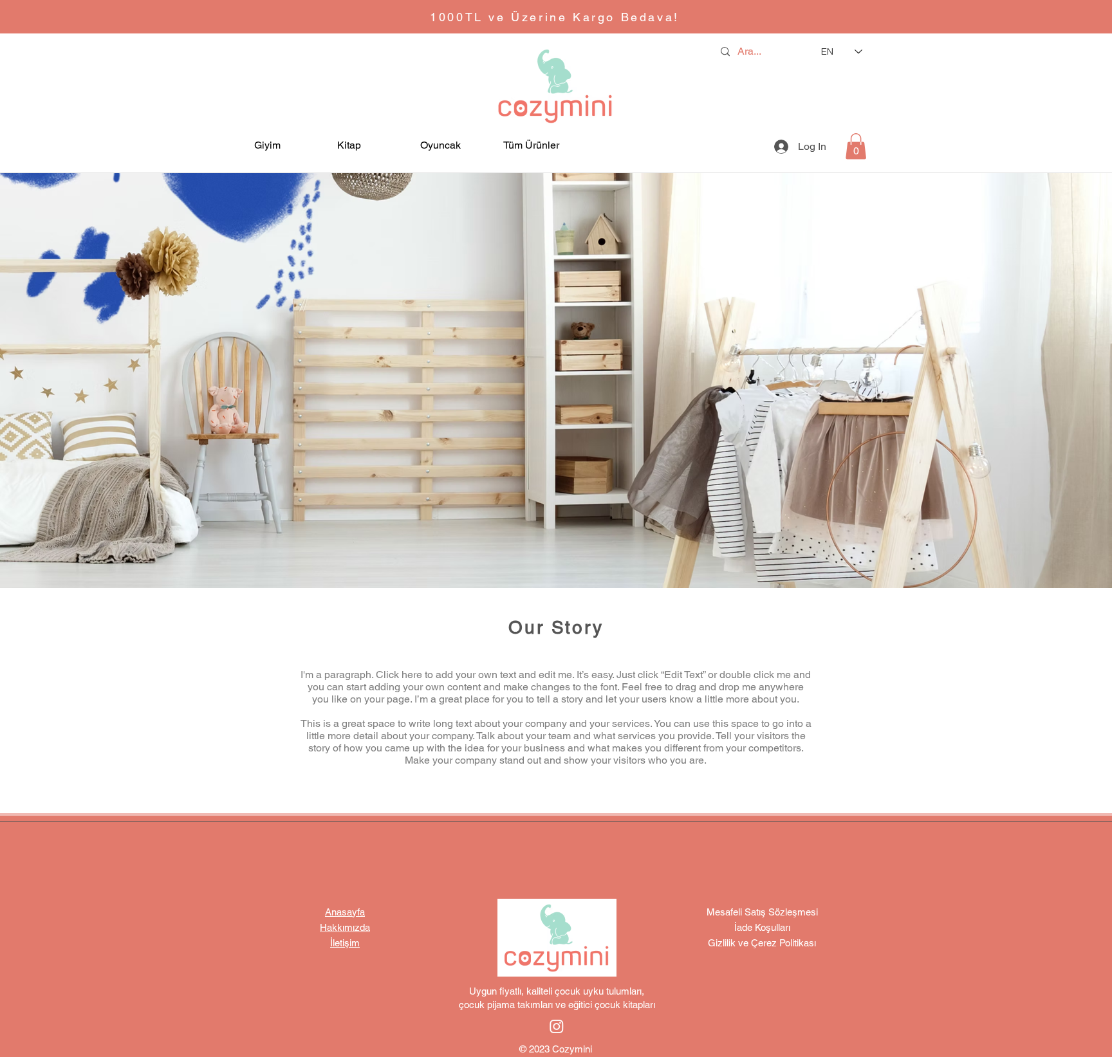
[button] (282, 145)
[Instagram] (557, 1026)
